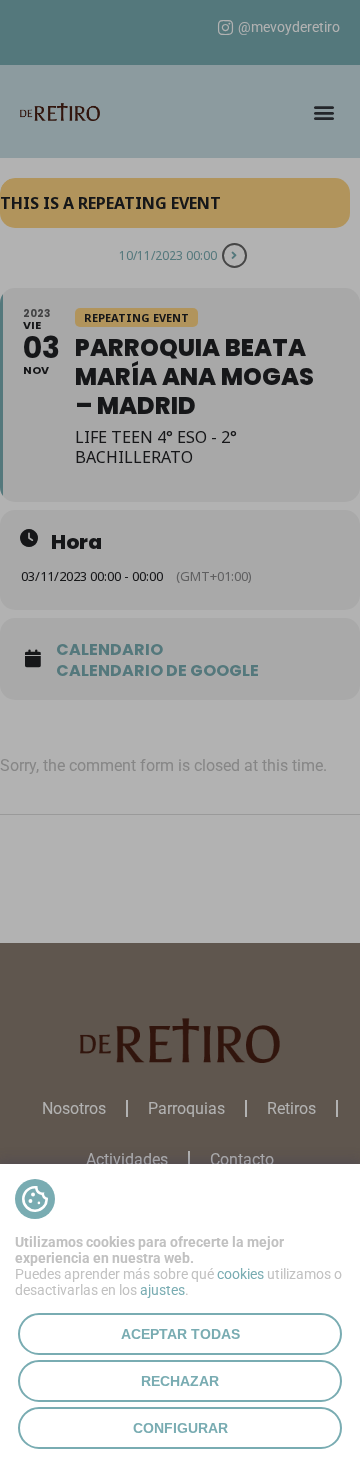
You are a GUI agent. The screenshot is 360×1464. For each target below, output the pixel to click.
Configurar (180, 1428)
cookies (240, 1274)
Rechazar (180, 1381)
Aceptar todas (180, 1334)
